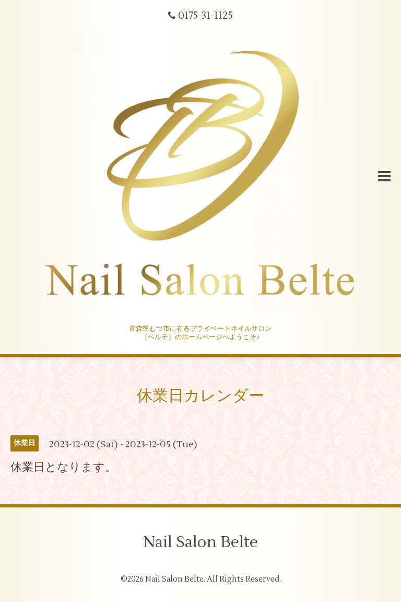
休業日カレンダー (200, 396)
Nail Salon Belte (200, 542)
